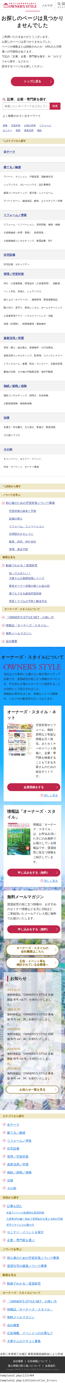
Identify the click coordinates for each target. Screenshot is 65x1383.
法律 (10, 1180)
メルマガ (47, 5)
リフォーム (45, 125)
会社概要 (11, 641)
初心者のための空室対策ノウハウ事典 (30, 502)
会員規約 (50, 1365)
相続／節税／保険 (19, 1172)
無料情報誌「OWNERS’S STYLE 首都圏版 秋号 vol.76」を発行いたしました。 (30, 1058)
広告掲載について (37, 1361)
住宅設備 (13, 1148)
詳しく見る (51, 795)
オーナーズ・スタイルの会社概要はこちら (32, 949)
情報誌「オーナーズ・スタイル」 (27, 625)
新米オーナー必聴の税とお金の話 (29, 585)
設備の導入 (16, 518)
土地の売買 (30, 125)
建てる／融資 (16, 1132)
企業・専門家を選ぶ (21, 1240)
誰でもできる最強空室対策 (25, 593)
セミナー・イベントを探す (25, 1232)
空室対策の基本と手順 (22, 510)
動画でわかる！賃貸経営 (22, 565)
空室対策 (15, 125)
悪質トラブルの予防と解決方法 (28, 601)
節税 (18, 130)
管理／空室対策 (18, 1156)
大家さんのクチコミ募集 (24, 1341)
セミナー (7, 130)
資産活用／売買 (18, 1164)
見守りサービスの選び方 (20, 1224)
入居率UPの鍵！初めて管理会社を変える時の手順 (34, 1218)
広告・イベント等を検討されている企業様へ (32, 963)
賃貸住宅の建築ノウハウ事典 (27, 1266)
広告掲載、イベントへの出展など (30, 1333)
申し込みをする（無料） (34, 872)
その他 (11, 1188)
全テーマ (13, 1124)
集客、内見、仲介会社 (22, 541)
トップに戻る (32, 81)
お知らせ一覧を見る (33, 1089)
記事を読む (14, 1206)
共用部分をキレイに (21, 533)
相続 (39, 130)
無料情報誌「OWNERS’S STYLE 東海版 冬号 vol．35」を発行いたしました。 (30, 1019)
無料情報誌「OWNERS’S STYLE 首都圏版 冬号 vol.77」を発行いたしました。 (30, 999)
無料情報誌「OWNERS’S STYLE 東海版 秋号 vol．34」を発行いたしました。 (30, 1078)
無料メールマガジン (19, 633)
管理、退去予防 (18, 549)
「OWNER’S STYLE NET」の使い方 (30, 617)
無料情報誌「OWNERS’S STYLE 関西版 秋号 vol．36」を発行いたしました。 (30, 1038)
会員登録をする (34, 787)
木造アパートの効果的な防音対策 (25, 1212)
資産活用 (28, 130)
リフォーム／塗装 (19, 1141)
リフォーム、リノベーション (26, 526)
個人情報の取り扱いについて (24, 1365)
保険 (5, 125)
